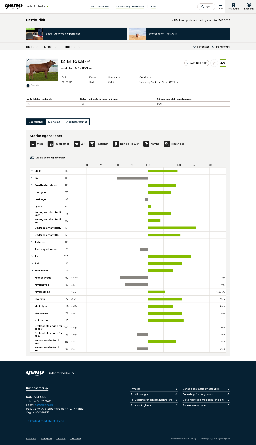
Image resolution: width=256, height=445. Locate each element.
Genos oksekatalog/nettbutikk (201, 388)
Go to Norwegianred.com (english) (203, 399)
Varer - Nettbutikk (99, 6)
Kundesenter (35, 388)
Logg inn (249, 8)
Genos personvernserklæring (183, 439)
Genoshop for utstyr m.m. (198, 394)
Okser (30, 47)
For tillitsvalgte (139, 394)
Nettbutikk (233, 8)
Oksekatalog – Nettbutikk (130, 6)
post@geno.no (44, 404)
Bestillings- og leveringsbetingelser (215, 439)
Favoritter (203, 46)
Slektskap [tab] (54, 122)
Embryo (48, 47)
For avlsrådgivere (140, 405)
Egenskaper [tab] (36, 122)
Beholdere (69, 47)
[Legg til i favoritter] (214, 63)
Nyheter (135, 388)
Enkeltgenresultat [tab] (76, 122)
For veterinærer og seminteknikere (151, 399)
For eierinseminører (194, 405)
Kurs (153, 6)
